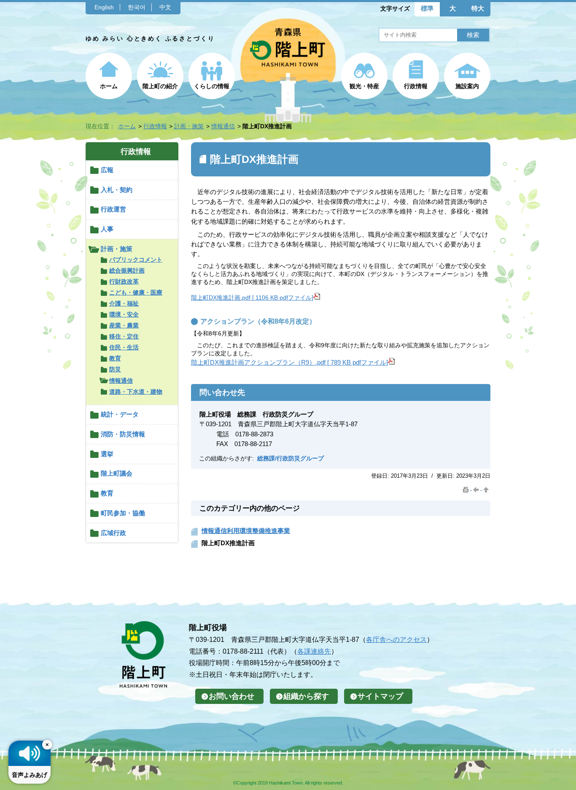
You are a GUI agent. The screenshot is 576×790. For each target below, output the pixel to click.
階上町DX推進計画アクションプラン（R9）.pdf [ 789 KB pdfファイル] (289, 362)
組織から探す (306, 696)
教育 (115, 358)
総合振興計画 (127, 270)
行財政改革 (124, 281)
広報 (107, 169)
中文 (165, 7)
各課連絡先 (314, 651)
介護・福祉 (124, 303)
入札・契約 (116, 189)
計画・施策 (189, 126)
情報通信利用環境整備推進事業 (246, 530)
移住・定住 (124, 336)
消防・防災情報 (123, 434)
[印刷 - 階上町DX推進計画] (467, 488)
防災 (115, 369)
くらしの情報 (211, 86)
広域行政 (113, 532)
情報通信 (223, 126)
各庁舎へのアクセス (396, 639)
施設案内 (467, 86)
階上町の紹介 (160, 86)
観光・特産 (364, 86)
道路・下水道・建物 (135, 391)
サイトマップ (380, 696)
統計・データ (120, 414)
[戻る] (477, 488)
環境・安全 (124, 314)
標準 (427, 8)
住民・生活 (124, 347)
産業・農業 (124, 325)
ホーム (109, 86)
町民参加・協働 (123, 513)
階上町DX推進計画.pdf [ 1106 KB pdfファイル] (252, 297)
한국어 (136, 7)
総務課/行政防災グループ (290, 458)
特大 (477, 8)
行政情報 (416, 86)
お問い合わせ (231, 696)
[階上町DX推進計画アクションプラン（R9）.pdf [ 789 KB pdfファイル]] (391, 362)
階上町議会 (116, 473)
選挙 (107, 453)
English (104, 7)
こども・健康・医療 (135, 292)
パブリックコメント (135, 259)
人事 (107, 229)
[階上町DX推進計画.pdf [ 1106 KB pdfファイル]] (316, 297)
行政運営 (113, 209)
